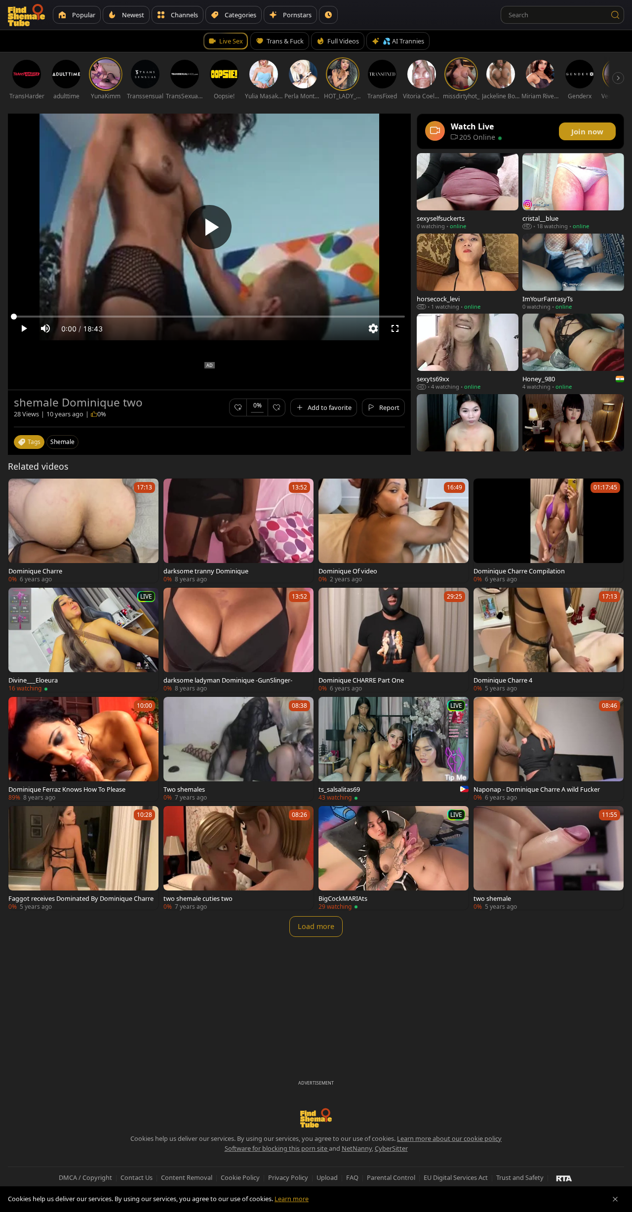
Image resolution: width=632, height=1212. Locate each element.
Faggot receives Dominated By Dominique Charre (81, 898)
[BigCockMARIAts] (393, 858)
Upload (327, 1177)
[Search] (615, 14)
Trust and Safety (520, 1177)
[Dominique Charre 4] (549, 640)
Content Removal (186, 1177)
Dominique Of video (347, 571)
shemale (62, 442)
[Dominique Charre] (83, 531)
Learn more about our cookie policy (449, 1138)
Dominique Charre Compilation (519, 571)
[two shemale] (549, 858)
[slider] (209, 317)
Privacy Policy (288, 1177)
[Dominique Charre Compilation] (549, 531)
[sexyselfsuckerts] (467, 191)
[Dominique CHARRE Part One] (393, 640)
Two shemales (184, 789)
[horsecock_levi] (467, 272)
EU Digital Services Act (456, 1177)
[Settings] (373, 328)
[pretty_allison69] (467, 432)
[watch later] (20, 490)
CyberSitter (391, 1148)
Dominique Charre (35, 571)
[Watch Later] (328, 15)
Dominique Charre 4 (503, 680)
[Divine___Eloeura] (83, 640)
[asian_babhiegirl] (573, 432)
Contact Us (136, 1177)
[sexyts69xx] (467, 352)
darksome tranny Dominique (205, 571)
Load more (316, 926)
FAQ (352, 1177)
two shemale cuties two (198, 898)
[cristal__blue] (573, 191)
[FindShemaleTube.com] (26, 14)
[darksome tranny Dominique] (238, 531)
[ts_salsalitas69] (393, 749)
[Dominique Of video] (393, 531)
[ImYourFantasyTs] (573, 272)
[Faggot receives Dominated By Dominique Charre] (83, 858)
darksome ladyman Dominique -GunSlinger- (227, 680)
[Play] (209, 227)
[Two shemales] (238, 749)
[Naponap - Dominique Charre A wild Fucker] (549, 749)
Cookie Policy (240, 1177)
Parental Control (391, 1177)
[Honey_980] (573, 352)
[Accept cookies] (615, 1199)
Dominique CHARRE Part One (361, 680)
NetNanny (357, 1148)
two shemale (492, 898)
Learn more (292, 1198)
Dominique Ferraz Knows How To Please (66, 789)
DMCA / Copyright (85, 1177)
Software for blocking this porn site (277, 1148)
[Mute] (45, 328)
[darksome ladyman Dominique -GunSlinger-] (238, 640)
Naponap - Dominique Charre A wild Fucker (537, 789)
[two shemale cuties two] (238, 858)
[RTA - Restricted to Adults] (564, 1178)
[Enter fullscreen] (395, 328)
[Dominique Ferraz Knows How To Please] (83, 749)
